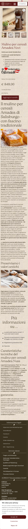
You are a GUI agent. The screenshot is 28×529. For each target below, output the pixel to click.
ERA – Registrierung (8, 447)
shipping (6, 93)
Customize (14, 521)
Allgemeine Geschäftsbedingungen (12, 427)
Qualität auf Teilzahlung (10, 462)
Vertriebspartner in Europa (11, 471)
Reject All (14, 525)
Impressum (6, 434)
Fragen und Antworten (9, 455)
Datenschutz (6, 443)
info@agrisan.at (10, 500)
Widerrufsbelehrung (8, 440)
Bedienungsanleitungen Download (13, 465)
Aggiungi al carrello (10, 97)
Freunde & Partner (8, 474)
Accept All (14, 517)
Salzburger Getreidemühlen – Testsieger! (11, 459)
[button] (23, 10)
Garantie (5, 437)
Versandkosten (7, 430)
